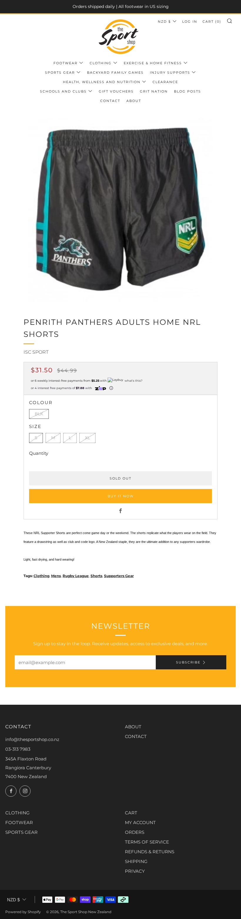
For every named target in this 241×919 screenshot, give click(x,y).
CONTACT (136, 736)
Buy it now (121, 496)
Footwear (65, 63)
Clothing (101, 63)
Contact (110, 101)
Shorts (96, 576)
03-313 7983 (17, 749)
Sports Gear (60, 72)
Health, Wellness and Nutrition (101, 82)
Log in (189, 21)
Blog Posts (187, 91)
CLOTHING (17, 813)
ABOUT (133, 726)
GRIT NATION (154, 91)
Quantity (38, 453)
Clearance (165, 82)
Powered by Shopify (23, 912)
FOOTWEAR (19, 822)
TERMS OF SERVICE (147, 842)
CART (131, 813)
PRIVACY (135, 871)
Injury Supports (170, 72)
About (133, 101)
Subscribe (188, 662)
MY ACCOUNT (140, 822)
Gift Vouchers (116, 91)
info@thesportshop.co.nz (32, 739)
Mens (56, 576)
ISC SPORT (36, 352)
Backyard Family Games (115, 72)
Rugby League (76, 576)
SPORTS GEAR (21, 832)
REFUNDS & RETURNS (149, 851)
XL (87, 437)
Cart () (211, 21)
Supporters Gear (119, 576)
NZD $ (164, 21)
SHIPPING (136, 861)
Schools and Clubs (63, 91)
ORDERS (134, 832)
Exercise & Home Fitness (153, 63)
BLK (39, 413)
